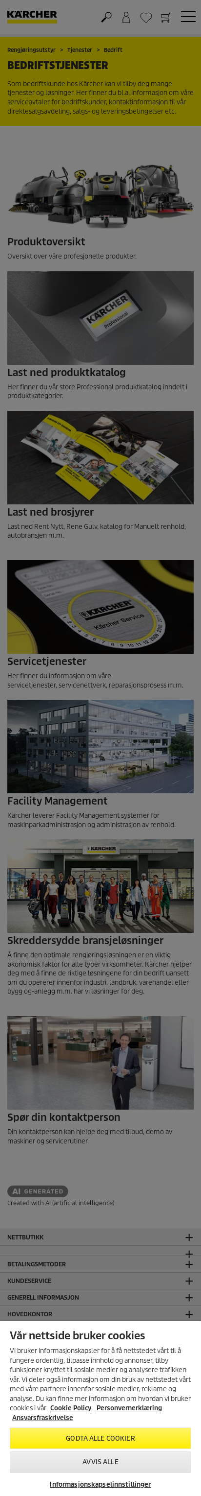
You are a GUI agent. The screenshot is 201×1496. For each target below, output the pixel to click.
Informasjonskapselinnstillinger (100, 1484)
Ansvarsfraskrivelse (42, 1418)
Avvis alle (100, 1462)
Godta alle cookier (100, 1438)
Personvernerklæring (129, 1408)
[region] (100, 1408)
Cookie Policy (70, 1408)
